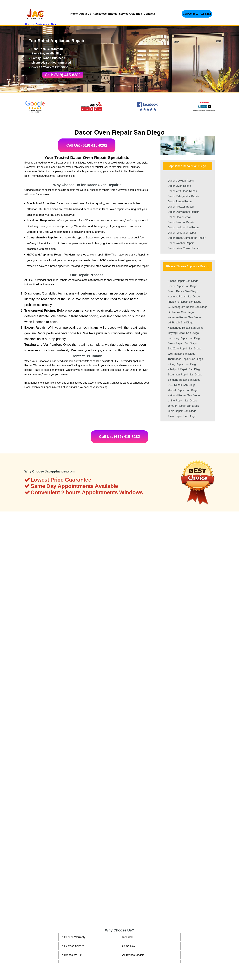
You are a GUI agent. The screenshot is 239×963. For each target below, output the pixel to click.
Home (74, 13)
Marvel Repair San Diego (183, 390)
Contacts (149, 13)
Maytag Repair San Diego (183, 332)
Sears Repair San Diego (182, 343)
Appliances (100, 13)
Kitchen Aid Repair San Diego (185, 327)
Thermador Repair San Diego (185, 358)
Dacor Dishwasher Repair (183, 211)
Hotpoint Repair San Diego (184, 296)
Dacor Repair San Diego (182, 286)
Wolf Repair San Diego (181, 353)
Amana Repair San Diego (183, 280)
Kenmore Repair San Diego (184, 317)
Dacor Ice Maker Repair (182, 232)
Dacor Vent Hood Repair (182, 191)
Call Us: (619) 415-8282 (197, 13)
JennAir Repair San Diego (183, 405)
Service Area (127, 13)
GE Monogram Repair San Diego (187, 306)
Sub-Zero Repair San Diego (184, 348)
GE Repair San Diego (181, 312)
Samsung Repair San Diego (184, 338)
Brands (112, 13)
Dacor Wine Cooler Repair (183, 248)
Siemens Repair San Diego (184, 379)
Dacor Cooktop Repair (181, 180)
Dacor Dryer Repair (179, 217)
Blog (139, 13)
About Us (85, 13)
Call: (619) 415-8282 (62, 75)
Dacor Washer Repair (181, 243)
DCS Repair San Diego (181, 385)
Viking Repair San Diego (182, 364)
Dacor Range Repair (180, 201)
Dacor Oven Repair (179, 185)
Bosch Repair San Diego (182, 291)
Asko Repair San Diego (182, 416)
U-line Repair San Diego (182, 400)
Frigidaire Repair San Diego (184, 301)
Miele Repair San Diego (182, 411)
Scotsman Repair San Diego (185, 374)
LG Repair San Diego (180, 322)
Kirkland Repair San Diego (184, 395)
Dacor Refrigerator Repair (183, 196)
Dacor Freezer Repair (181, 206)
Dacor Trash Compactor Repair (187, 237)
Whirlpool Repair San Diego (184, 369)
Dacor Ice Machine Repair (183, 227)
